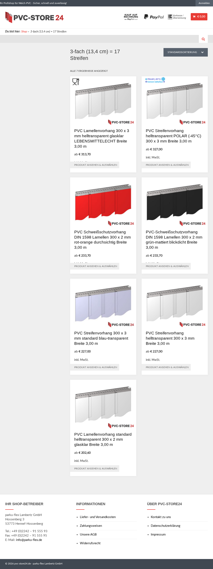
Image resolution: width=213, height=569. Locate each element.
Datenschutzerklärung (165, 525)
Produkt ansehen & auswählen (95, 165)
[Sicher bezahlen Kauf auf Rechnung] (131, 17)
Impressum (158, 534)
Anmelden (204, 3)
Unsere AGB (88, 534)
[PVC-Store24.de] (34, 17)
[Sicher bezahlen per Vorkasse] (176, 17)
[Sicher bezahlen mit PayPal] (153, 17)
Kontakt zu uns (161, 517)
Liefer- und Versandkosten (98, 517)
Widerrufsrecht (90, 543)
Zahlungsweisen (91, 525)
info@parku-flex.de (29, 540)
